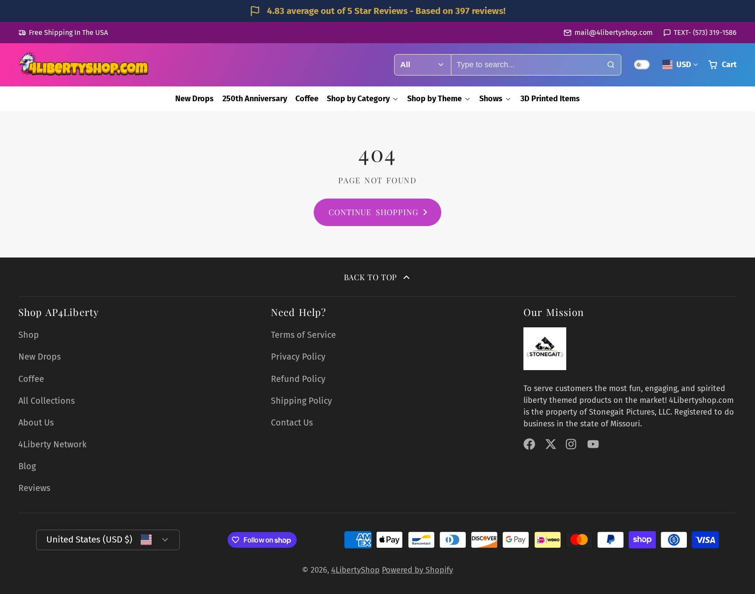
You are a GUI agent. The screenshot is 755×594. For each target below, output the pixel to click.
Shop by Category (358, 98)
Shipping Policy (301, 400)
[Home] (83, 64)
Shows (490, 98)
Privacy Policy (298, 356)
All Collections (46, 400)
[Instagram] (572, 444)
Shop (28, 335)
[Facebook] (529, 444)
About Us (36, 422)
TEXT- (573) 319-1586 (705, 32)
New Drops (194, 98)
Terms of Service (303, 335)
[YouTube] (593, 444)
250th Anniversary (254, 98)
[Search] (610, 65)
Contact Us (292, 422)
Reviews (34, 488)
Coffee (307, 98)
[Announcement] (377, 11)
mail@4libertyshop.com (613, 32)
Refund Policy (298, 379)
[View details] (544, 348)
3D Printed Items (550, 98)
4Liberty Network (52, 444)
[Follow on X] (551, 444)
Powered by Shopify (417, 570)
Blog (27, 466)
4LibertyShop (355, 570)
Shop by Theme (434, 98)
